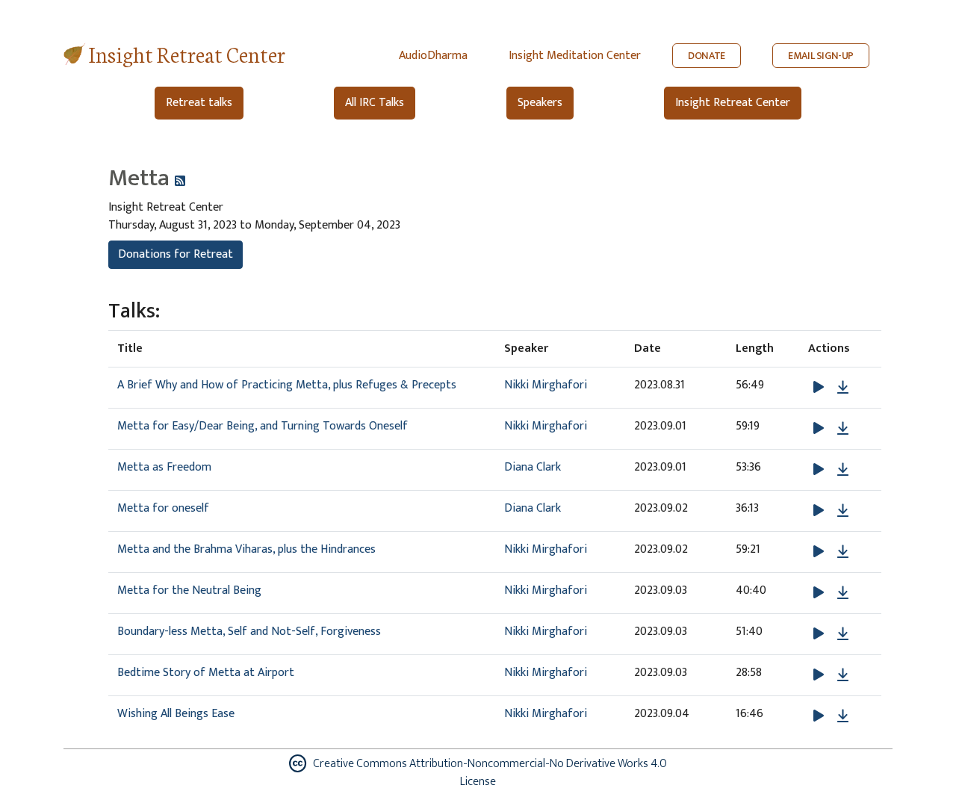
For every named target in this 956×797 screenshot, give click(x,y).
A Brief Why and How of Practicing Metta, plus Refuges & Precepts (286, 385)
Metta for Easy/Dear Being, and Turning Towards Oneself (262, 426)
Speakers (540, 103)
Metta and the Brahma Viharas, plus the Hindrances (246, 549)
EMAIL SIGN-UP (821, 55)
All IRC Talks (374, 103)
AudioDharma (433, 56)
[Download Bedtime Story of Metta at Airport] (843, 675)
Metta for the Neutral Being (189, 590)
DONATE (706, 55)
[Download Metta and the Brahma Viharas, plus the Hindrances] (843, 552)
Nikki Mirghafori (545, 385)
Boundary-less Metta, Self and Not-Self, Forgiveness (249, 631)
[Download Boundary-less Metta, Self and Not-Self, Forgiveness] (843, 634)
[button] (820, 387)
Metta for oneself (163, 508)
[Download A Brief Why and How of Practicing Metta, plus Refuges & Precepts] (843, 387)
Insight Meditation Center (575, 56)
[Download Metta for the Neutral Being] (843, 593)
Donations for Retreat (175, 254)
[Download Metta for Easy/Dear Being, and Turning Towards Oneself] (843, 429)
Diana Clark (532, 467)
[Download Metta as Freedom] (843, 470)
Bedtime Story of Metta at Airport (205, 673)
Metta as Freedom (164, 467)
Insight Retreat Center (187, 53)
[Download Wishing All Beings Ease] (843, 716)
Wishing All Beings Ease (176, 714)
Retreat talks (199, 103)
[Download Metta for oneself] (843, 511)
